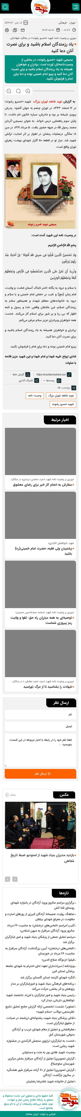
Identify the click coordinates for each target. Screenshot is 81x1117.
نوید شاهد (55, 101)
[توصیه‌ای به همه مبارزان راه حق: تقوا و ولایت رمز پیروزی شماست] (40, 584)
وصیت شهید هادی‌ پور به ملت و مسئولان (48, 1052)
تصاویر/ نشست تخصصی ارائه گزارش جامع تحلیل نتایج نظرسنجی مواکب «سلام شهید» (40, 1009)
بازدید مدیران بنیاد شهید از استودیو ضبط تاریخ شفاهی (42, 858)
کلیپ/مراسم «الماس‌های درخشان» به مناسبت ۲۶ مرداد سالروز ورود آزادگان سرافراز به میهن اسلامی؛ (41, 928)
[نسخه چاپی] (7, 30)
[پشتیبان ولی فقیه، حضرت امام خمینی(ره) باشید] (40, 515)
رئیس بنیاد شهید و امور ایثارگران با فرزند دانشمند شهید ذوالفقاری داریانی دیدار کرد (40, 998)
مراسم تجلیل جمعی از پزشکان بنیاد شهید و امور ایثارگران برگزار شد (40, 939)
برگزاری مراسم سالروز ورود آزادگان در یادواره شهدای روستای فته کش (43, 905)
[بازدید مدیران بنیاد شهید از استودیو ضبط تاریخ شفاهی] (40, 825)
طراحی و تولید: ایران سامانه (41, 1114)
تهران (72, 23)
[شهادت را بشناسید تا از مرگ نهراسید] (40, 653)
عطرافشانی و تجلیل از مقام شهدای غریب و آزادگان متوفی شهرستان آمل (43, 1032)
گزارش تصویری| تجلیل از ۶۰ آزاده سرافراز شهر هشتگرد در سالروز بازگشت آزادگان (41, 1073)
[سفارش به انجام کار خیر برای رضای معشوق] (40, 451)
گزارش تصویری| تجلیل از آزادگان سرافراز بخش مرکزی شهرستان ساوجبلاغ (41, 1061)
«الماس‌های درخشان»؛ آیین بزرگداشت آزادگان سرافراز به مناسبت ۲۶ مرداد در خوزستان (40, 951)
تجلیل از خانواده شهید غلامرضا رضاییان (50, 1081)
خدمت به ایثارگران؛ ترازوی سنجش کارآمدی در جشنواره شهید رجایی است (40, 1043)
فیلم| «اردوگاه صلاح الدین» (58, 959)
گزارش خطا (18, 374)
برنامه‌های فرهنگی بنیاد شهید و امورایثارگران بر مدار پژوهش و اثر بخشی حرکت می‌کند (43, 986)
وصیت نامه (34, 395)
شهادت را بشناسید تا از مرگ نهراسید (48, 686)
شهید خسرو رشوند (63, 404)
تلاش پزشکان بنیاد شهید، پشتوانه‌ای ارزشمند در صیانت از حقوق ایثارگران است (40, 1021)
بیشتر (12, 795)
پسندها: (50, 380)
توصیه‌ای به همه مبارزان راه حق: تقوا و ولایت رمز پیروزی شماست (41, 620)
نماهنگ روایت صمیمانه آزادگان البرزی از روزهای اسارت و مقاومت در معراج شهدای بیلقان (40, 917)
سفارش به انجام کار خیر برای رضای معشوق (42, 484)
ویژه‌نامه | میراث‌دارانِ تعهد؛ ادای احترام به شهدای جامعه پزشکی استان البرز (40, 969)
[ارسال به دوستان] (23, 30)
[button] (14, 879)
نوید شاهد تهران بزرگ (61, 395)
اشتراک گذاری (26, 380)
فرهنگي (62, 23)
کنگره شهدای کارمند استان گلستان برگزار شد (47, 977)
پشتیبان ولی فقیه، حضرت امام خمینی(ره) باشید (43, 551)
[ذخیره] (15, 30)
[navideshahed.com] (69, 1099)
